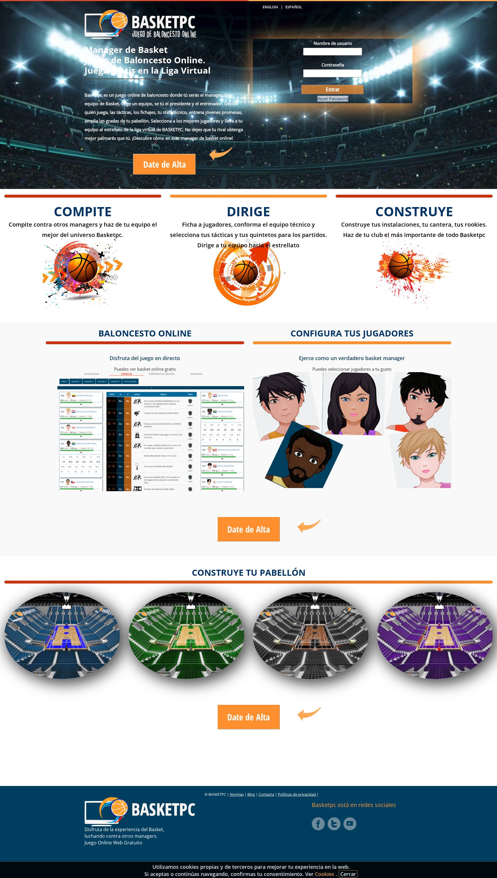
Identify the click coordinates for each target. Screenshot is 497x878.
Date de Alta (164, 164)
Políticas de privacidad (297, 794)
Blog (251, 794)
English (270, 6)
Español (293, 6)
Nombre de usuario (333, 43)
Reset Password (332, 99)
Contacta (266, 794)
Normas (237, 794)
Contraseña (333, 65)
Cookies (325, 874)
